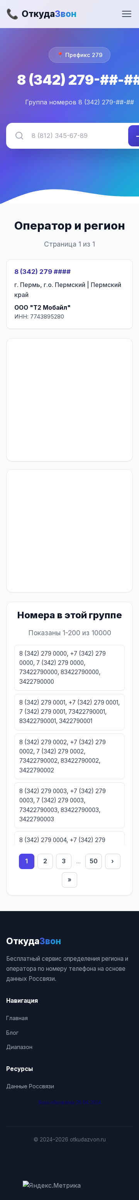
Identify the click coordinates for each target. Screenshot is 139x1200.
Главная (17, 1018)
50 (94, 861)
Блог (12, 1032)
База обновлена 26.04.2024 (70, 1102)
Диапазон (19, 1047)
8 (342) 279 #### (42, 271)
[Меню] (126, 13)
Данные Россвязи (30, 1086)
